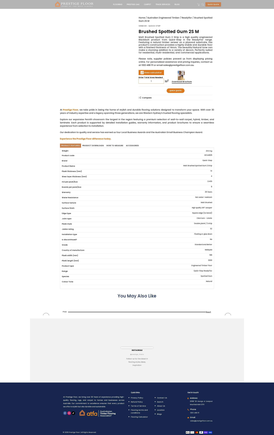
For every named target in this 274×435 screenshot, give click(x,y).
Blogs (159, 414)
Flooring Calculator (139, 417)
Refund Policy (137, 402)
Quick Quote (213, 4)
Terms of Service (138, 406)
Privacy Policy (137, 398)
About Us (161, 406)
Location (161, 410)
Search (160, 402)
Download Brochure (182, 81)
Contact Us (162, 398)
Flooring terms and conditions (139, 411)
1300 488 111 (194, 413)
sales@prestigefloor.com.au (201, 421)
